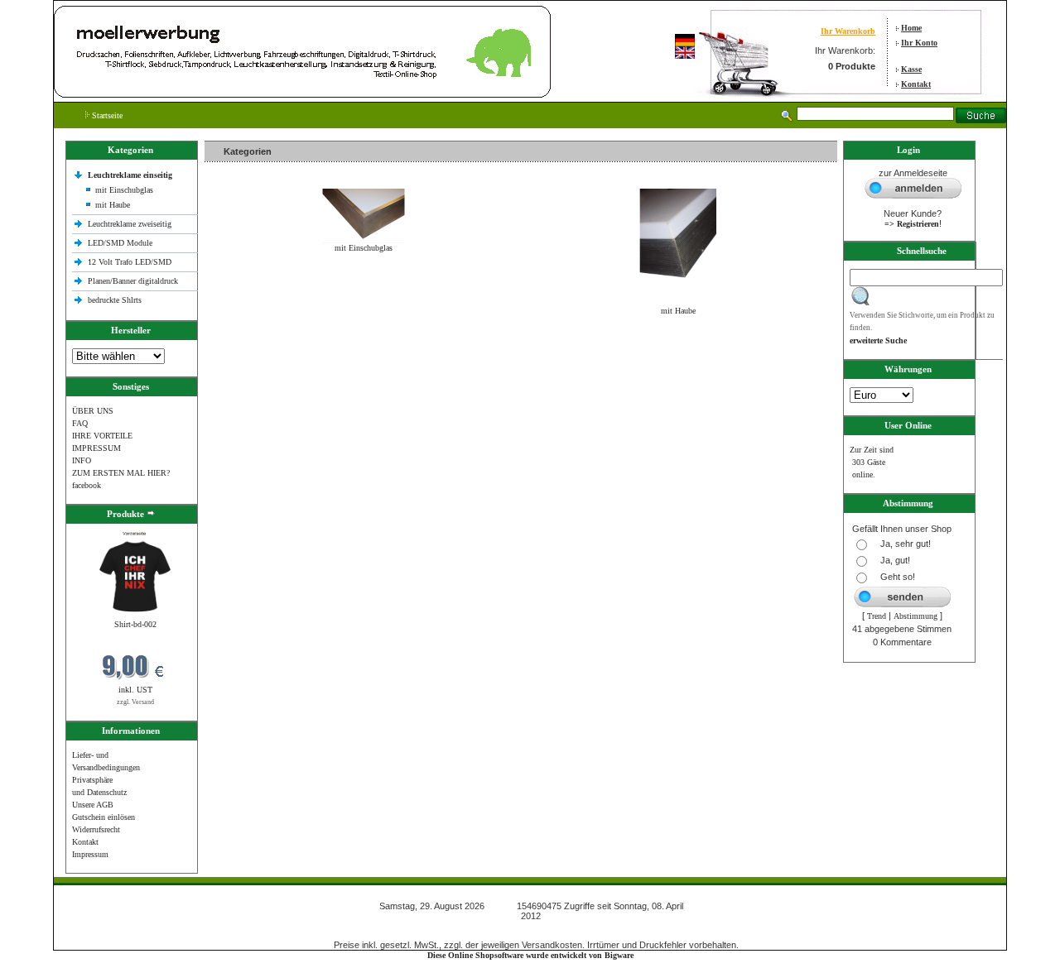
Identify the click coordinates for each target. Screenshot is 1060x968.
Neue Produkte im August (252, 346)
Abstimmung (915, 616)
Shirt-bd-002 (135, 624)
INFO (81, 460)
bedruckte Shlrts (115, 299)
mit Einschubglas (124, 189)
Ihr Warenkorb (848, 31)
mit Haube (112, 204)
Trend (876, 616)
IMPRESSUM (96, 448)
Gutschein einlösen (103, 817)
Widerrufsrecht (96, 829)
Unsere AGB (92, 804)
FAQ (80, 423)
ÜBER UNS (92, 410)
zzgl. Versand (135, 702)
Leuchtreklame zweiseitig (131, 223)
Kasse (911, 69)
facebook (86, 485)
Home (911, 27)
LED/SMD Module (120, 242)
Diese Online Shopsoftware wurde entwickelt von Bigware (530, 955)
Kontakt (916, 84)
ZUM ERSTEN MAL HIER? (121, 472)
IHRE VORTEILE (102, 435)
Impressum (90, 854)
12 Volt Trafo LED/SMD (129, 261)
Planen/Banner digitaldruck (133, 280)
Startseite (106, 115)
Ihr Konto (919, 42)
